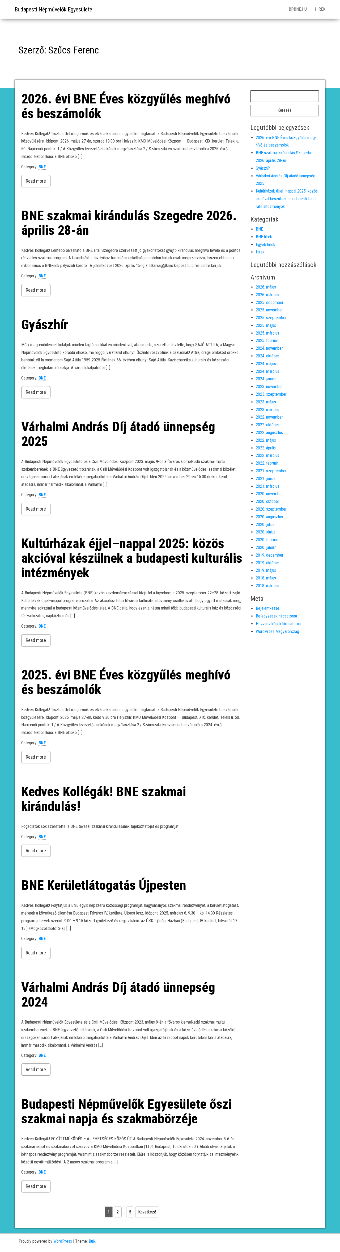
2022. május (266, 440)
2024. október (267, 355)
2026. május (266, 287)
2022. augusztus (269, 432)
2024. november (269, 348)
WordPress (62, 1241)
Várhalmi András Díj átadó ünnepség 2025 (118, 434)
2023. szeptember (271, 394)
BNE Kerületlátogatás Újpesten (103, 885)
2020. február (267, 539)
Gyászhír (44, 324)
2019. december (269, 555)
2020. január (266, 547)
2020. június (265, 532)
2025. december (269, 302)
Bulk (92, 1241)
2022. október (267, 424)
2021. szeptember (271, 470)
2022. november (269, 417)
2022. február (267, 463)
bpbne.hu (298, 9)
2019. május (266, 570)
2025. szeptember (271, 317)
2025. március (267, 333)
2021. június (265, 478)
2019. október (267, 562)
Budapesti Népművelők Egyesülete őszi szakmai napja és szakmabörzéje (126, 1111)
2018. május (266, 578)
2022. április (266, 447)
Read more (36, 181)
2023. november (269, 386)
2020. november (269, 493)
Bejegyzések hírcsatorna (276, 616)
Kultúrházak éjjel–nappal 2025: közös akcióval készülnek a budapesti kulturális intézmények (131, 558)
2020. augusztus (269, 516)
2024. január (266, 378)
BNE (42, 166)
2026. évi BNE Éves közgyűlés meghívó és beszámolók (126, 106)
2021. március (267, 486)
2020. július (265, 524)
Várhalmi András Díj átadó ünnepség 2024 (118, 995)
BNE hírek (264, 236)
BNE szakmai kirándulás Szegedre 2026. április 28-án (129, 223)
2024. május (266, 363)
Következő (147, 1212)
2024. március (267, 371)
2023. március (267, 409)
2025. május (266, 325)
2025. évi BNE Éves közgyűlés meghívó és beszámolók (126, 682)
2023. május (266, 401)
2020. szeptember (271, 509)
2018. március (267, 585)
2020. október (267, 501)
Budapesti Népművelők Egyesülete (53, 9)
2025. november (269, 309)
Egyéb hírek (265, 244)
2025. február (267, 340)
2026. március (267, 294)
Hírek (320, 9)
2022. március (267, 455)
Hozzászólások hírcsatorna (278, 623)
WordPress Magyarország (277, 631)
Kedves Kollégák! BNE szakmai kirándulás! (103, 799)
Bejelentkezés (268, 608)
